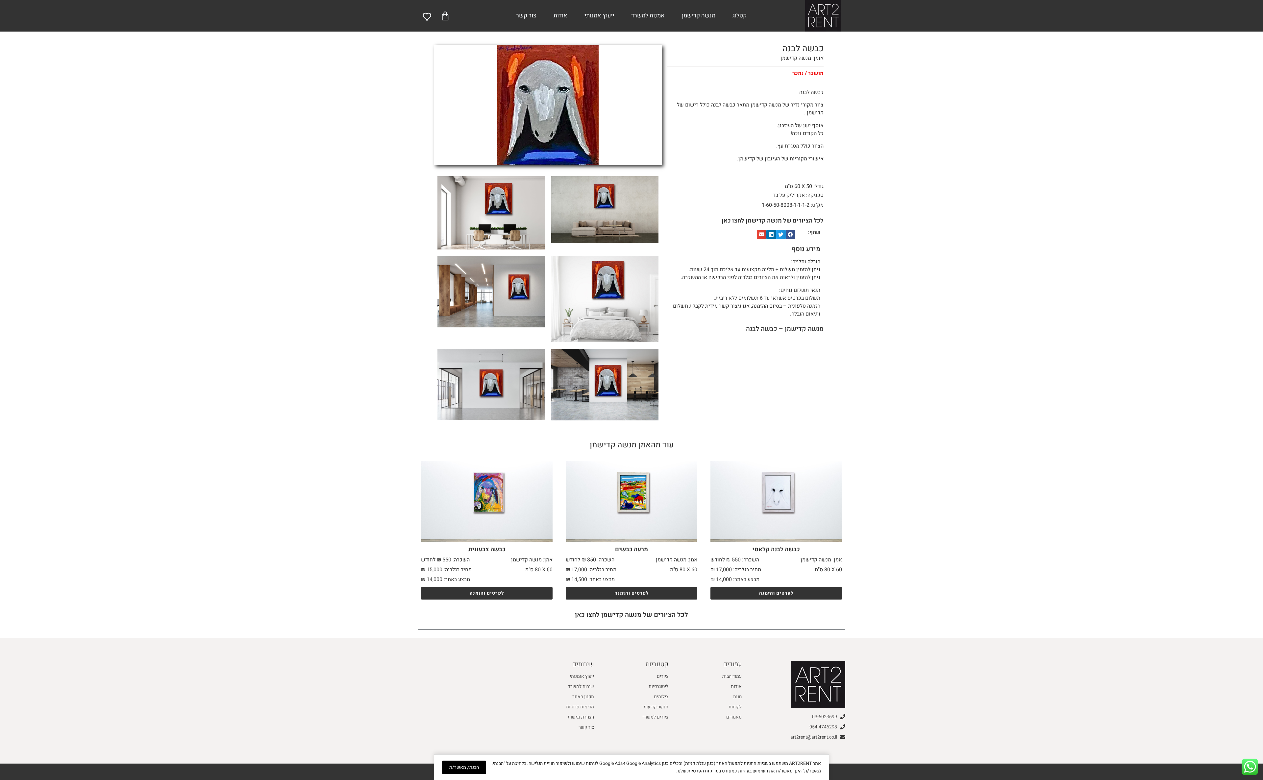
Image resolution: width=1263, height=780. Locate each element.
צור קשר (526, 16)
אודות (560, 16)
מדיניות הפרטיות (703, 771)
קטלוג (739, 16)
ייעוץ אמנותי (599, 16)
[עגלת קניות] (445, 16)
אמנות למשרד (648, 16)
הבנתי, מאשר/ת (464, 767)
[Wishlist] (428, 16)
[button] (790, 234)
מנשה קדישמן (698, 16)
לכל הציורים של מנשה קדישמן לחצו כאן (773, 221)
